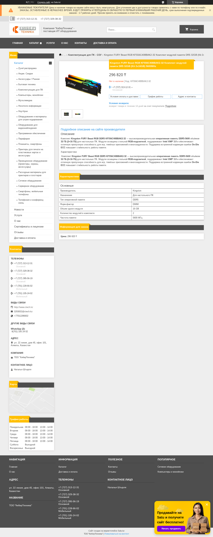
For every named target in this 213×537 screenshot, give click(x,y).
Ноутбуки (23, 111)
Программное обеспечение (31, 133)
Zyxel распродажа (27, 68)
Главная (17, 43)
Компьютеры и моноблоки (171, 472)
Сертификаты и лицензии (28, 226)
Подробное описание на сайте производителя (93, 129)
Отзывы (18, 232)
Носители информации (29, 106)
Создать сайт (43, 2)
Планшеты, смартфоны (30, 144)
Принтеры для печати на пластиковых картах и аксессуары (30, 152)
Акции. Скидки (25, 73)
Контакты (81, 43)
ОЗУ (99, 54)
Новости (19, 209)
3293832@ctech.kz (23, 311)
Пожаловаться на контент (117, 534)
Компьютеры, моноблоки (30, 95)
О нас (64, 43)
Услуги (50, 43)
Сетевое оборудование (29, 180)
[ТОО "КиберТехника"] (24, 29)
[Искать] (153, 30)
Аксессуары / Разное (29, 79)
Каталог (34, 43)
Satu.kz (121, 531)
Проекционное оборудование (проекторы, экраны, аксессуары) (32, 164)
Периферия (24, 138)
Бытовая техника (26, 84)
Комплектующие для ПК (81, 54)
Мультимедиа (25, 100)
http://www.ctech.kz (23, 307)
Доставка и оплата (104, 43)
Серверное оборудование (31, 186)
